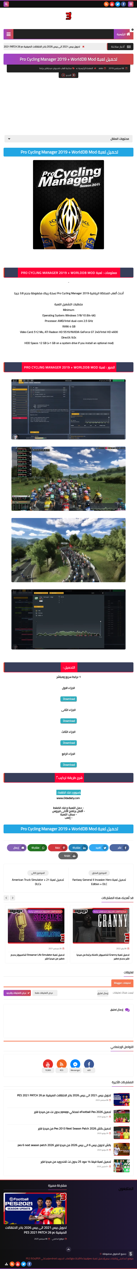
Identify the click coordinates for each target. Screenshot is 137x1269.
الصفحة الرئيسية (85, 68)
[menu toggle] (130, 4)
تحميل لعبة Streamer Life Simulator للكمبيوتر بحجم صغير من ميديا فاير (37, 956)
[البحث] (6, 4)
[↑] (68, 1249)
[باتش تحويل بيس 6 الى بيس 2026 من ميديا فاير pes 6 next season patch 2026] (122, 1149)
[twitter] (117, 4)
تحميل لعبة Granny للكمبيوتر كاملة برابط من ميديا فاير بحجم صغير (103, 956)
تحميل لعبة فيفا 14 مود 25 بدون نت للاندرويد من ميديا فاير (75, 1161)
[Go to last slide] (12, 898)
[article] (37, 878)
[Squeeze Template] (130, 1254)
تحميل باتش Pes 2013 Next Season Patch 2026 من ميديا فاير (74, 1128)
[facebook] (123, 4)
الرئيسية (121, 34)
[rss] (106, 4)
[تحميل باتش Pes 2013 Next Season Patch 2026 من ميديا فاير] (122, 1132)
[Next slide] (6, 898)
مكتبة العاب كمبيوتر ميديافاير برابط (55, 68)
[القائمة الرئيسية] (8, 34)
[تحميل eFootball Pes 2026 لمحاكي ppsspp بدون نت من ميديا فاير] (122, 1116)
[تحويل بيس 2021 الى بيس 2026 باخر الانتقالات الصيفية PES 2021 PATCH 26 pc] (122, 1099)
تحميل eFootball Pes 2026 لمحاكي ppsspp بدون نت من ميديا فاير (72, 1111)
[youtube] (112, 4)
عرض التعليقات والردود (16, 993)
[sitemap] (6, 1264)
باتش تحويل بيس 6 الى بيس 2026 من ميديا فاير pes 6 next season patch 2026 (64, 1145)
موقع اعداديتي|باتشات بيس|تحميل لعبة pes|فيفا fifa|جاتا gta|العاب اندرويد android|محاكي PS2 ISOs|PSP (79, 1258)
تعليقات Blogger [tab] (122, 983)
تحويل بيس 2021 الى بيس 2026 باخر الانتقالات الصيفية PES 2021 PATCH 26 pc (69, 46)
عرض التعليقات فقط (44, 993)
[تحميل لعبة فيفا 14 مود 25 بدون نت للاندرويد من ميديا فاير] (122, 1165)
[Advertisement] (68, 107)
